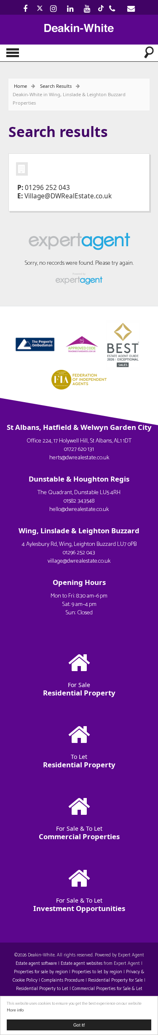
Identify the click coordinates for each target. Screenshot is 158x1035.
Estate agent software (36, 963)
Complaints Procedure (62, 980)
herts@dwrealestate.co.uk (79, 458)
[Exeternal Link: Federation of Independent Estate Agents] (78, 379)
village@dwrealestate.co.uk (79, 561)
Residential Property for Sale (115, 980)
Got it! (79, 1025)
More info (15, 1010)
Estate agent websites (81, 963)
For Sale (79, 689)
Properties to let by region (97, 972)
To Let (79, 761)
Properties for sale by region (41, 972)
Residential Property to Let (42, 989)
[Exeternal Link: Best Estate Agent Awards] (125, 344)
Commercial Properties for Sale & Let (107, 989)
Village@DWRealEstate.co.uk (68, 196)
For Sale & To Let (79, 832)
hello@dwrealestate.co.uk (79, 509)
